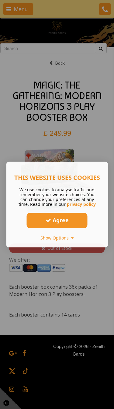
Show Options (55, 238)
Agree (60, 220)
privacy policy (81, 204)
